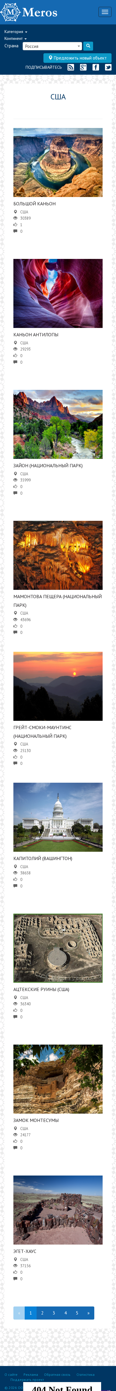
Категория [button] (14, 31)
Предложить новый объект (80, 58)
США (24, 212)
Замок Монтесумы (36, 1120)
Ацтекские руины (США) (41, 989)
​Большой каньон (34, 204)
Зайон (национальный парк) (48, 465)
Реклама (30, 1374)
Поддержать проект (27, 1379)
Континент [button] (14, 38)
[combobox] (52, 46)
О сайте (11, 1374)
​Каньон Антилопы (35, 334)
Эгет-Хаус (24, 1251)
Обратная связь (57, 1374)
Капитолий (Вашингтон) (42, 858)
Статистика (85, 1374)
